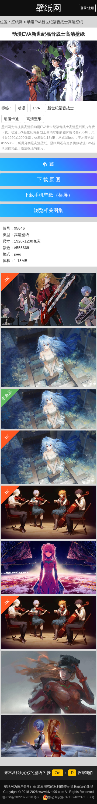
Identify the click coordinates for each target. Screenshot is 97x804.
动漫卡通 (11, 119)
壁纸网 (48, 8)
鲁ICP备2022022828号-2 (20, 797)
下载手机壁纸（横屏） (48, 195)
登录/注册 (87, 8)
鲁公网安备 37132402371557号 (71, 797)
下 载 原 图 (48, 179)
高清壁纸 (33, 119)
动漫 (21, 108)
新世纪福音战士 (60, 108)
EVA (36, 108)
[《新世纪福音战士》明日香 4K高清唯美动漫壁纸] (48, 682)
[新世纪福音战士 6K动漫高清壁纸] (48, 567)
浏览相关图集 (48, 210)
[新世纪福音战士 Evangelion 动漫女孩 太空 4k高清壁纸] (48, 736)
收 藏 (48, 164)
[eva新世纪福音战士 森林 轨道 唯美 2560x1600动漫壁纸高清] (48, 357)
